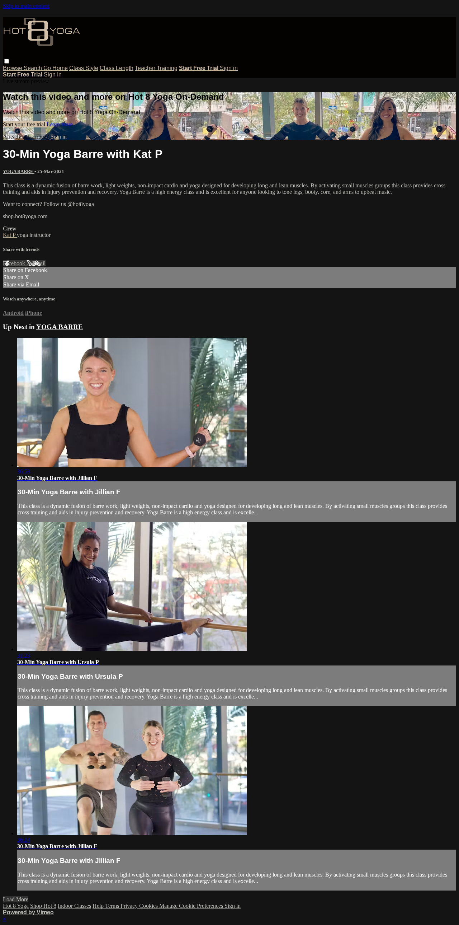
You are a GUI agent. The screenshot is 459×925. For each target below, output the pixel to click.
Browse (13, 68)
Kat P (10, 235)
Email (39, 263)
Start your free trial (25, 124)
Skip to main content (26, 6)
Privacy (129, 906)
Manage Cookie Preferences (191, 906)
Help (99, 906)
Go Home (55, 68)
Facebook (15, 263)
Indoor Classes (74, 906)
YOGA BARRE (18, 171)
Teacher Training (156, 68)
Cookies (149, 906)
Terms (112, 906)
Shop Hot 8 (43, 906)
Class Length (116, 68)
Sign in (229, 68)
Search (33, 68)
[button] (6, 61)
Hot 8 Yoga (16, 906)
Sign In (53, 74)
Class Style (83, 68)
